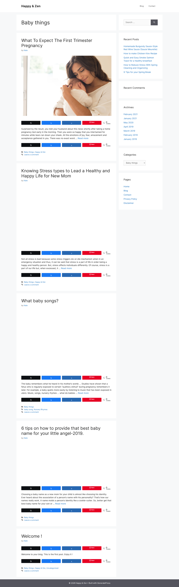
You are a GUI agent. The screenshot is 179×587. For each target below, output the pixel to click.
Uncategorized (52, 568)
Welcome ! (31, 536)
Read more (83, 138)
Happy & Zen (31, 6)
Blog (142, 6)
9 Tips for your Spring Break (137, 72)
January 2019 (130, 139)
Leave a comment (31, 155)
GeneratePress (103, 583)
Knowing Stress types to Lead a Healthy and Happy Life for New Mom (65, 173)
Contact (152, 6)
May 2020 (128, 122)
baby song (28, 409)
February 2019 (131, 135)
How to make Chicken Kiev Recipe (140, 53)
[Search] (154, 22)
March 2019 (129, 131)
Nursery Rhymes (40, 409)
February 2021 (131, 114)
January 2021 (130, 118)
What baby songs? (39, 300)
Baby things (29, 152)
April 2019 (128, 126)
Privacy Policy (130, 199)
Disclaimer (129, 203)
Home (126, 186)
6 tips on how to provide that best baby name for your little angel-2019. (60, 431)
